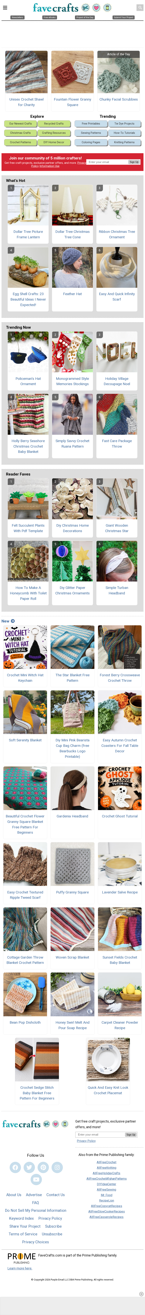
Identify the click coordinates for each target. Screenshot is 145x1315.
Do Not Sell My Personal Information (35, 1210)
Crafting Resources (54, 133)
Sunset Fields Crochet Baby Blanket (120, 960)
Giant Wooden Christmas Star (117, 528)
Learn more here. (20, 1268)
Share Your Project (25, 1226)
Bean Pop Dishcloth (25, 1022)
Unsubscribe (52, 1234)
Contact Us (55, 1195)
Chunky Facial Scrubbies (118, 99)
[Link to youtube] (36, 1179)
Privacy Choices (35, 1242)
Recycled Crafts (54, 123)
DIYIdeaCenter (106, 1184)
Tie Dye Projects (124, 123)
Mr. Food (106, 1195)
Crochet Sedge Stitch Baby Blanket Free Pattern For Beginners (37, 1093)
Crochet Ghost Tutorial (120, 816)
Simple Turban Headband (117, 590)
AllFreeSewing (106, 1189)
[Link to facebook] (15, 1167)
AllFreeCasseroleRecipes (106, 1217)
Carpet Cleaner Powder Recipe (120, 1025)
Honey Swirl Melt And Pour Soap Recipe (72, 1025)
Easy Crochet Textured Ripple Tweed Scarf (25, 895)
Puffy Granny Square (72, 892)
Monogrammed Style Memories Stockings (72, 381)
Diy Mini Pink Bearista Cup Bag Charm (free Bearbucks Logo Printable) (72, 748)
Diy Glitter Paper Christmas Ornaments (72, 590)
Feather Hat (72, 294)
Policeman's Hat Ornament (28, 381)
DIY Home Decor (54, 142)
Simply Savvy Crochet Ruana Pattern (72, 444)
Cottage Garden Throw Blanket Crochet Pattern (25, 960)
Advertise (34, 1195)
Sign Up (134, 162)
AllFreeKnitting (106, 1168)
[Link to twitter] (29, 1167)
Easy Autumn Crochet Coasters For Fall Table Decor (119, 745)
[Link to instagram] (57, 1167)
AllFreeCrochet (106, 1162)
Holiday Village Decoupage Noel (117, 381)
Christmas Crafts (20, 133)
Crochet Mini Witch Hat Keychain (25, 678)
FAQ (35, 1202)
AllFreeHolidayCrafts (106, 1173)
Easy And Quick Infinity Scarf (117, 297)
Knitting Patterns (124, 142)
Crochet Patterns (20, 142)
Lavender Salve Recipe (120, 892)
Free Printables (91, 123)
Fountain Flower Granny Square (72, 102)
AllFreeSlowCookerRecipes (106, 1211)
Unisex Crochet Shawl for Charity (26, 102)
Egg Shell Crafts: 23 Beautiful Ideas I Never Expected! (28, 299)
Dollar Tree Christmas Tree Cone (72, 234)
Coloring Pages (91, 142)
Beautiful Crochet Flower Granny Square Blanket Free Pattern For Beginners (25, 824)
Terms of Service (23, 1234)
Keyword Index (21, 1218)
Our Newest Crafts (20, 123)
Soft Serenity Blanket (25, 740)
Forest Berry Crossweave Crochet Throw (120, 678)
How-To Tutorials (124, 133)
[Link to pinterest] (43, 1167)
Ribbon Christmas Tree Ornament (117, 234)
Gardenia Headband (72, 816)
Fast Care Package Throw (117, 444)
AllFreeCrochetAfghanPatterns (106, 1178)
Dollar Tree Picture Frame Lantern (28, 234)
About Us (13, 1195)
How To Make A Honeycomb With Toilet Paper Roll (28, 593)
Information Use (49, 166)
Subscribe (53, 1226)
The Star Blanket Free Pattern (72, 678)
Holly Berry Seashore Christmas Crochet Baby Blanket (28, 446)
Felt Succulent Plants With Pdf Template (28, 528)
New (5, 621)
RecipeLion (106, 1200)
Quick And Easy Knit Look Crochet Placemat (108, 1090)
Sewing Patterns (91, 133)
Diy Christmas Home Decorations (72, 528)
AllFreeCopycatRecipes (106, 1206)
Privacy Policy (50, 1218)
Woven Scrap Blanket (72, 957)
